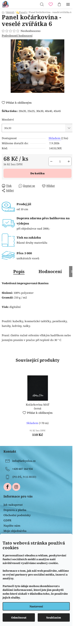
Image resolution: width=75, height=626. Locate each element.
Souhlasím (53, 617)
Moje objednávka (15, 531)
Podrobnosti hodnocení (17, 35)
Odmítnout (18, 617)
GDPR (7, 520)
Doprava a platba (14, 510)
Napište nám (11, 525)
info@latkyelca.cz (24, 461)
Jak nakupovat (13, 505)
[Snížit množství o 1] (51, 161)
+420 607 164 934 (22, 469)
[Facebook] (7, 487)
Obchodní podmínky (17, 515)
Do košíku (37, 173)
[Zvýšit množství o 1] (68, 161)
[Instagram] (16, 487)
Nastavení (36, 606)
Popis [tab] (19, 271)
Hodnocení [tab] (50, 271)
